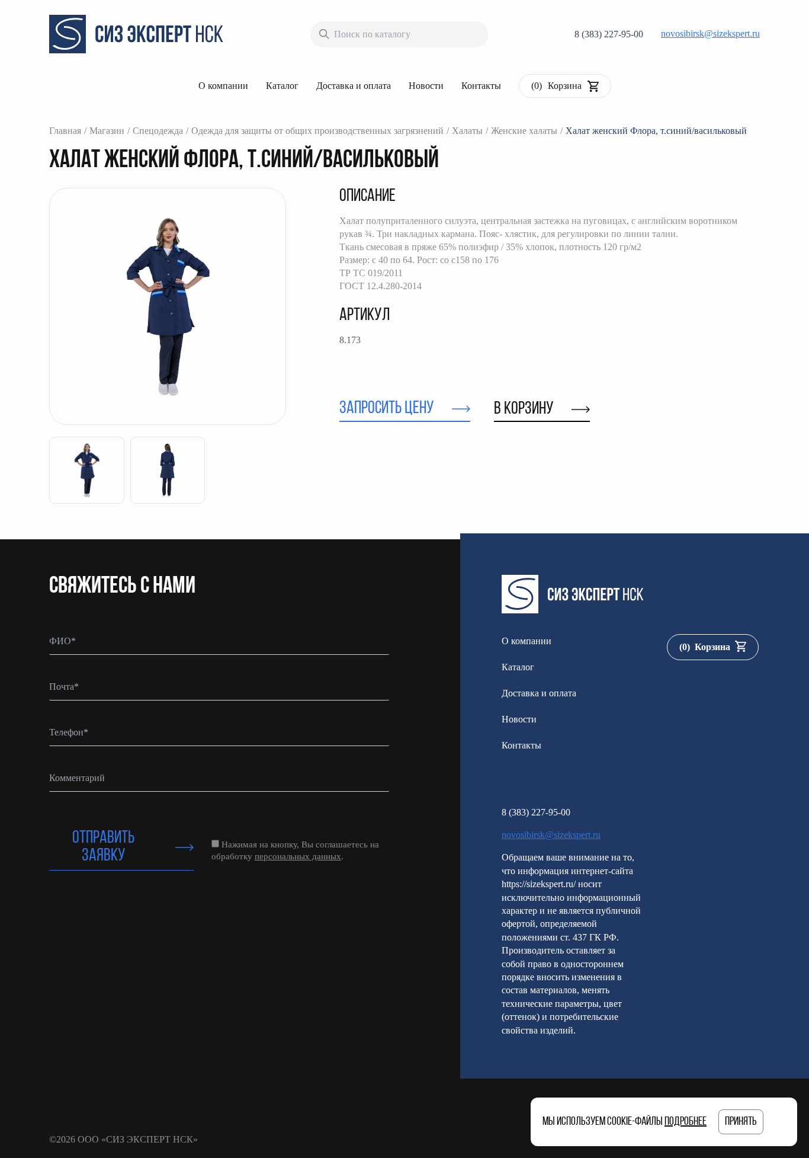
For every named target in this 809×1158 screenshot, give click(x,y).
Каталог (282, 86)
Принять (741, 1122)
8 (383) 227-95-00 (608, 34)
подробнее (685, 1122)
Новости (426, 86)
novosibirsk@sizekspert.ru (710, 33)
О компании (223, 86)
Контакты (481, 86)
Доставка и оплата (353, 86)
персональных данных (298, 856)
